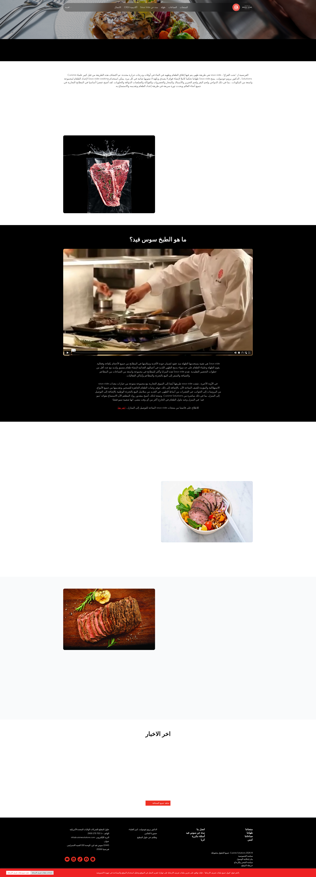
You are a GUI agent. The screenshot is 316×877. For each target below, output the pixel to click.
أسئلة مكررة (198, 836)
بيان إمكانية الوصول (245, 859)
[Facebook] (86, 859)
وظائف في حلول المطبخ (147, 837)
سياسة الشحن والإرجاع (243, 862)
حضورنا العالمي (150, 833)
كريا (203, 839)
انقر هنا (121, 407)
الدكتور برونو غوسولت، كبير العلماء (143, 829)
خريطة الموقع (247, 865)
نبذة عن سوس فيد (195, 832)
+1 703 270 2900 (95, 833)
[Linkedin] (80, 859)
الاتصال (117, 7)
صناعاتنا (249, 836)
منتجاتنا (249, 829)
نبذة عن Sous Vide (149, 7)
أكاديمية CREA (130, 7)
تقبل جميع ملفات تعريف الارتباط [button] (18, 873)
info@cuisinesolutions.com (83, 837)
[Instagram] (92, 859)
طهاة (163, 7)
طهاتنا (250, 832)
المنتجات (184, 7)
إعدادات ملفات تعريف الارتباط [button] (42, 873)
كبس (250, 839)
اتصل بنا (201, 829)
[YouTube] (67, 859)
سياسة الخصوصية (245, 856)
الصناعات (172, 7)
